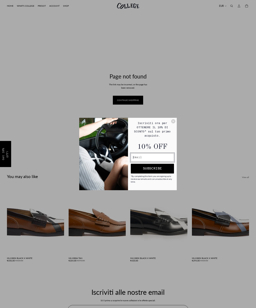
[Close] (173, 121)
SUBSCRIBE (152, 169)
